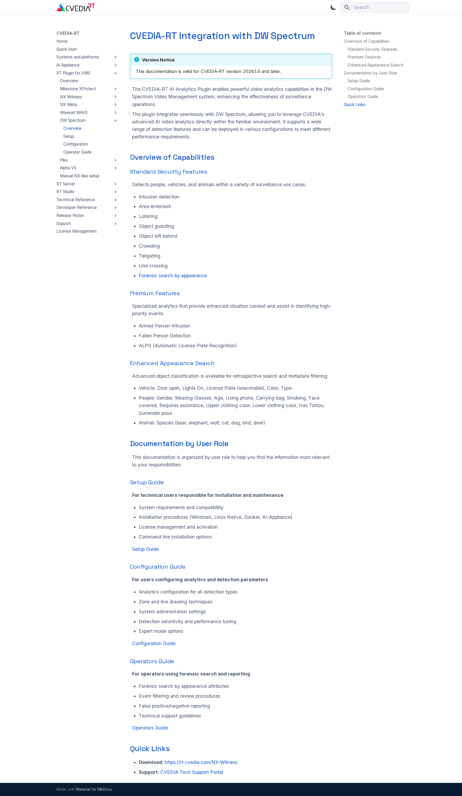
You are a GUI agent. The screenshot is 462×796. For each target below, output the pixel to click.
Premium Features (155, 293)
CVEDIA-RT (67, 33)
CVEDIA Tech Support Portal (191, 772)
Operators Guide (152, 661)
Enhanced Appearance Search (172, 363)
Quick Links (150, 748)
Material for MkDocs (94, 789)
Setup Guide (147, 482)
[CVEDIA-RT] (75, 7)
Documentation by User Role (179, 443)
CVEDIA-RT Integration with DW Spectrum (222, 36)
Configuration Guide (158, 566)
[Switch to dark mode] (333, 7)
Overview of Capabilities (172, 157)
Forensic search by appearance (173, 275)
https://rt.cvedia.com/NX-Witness (201, 762)
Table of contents (362, 33)
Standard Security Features (168, 171)
